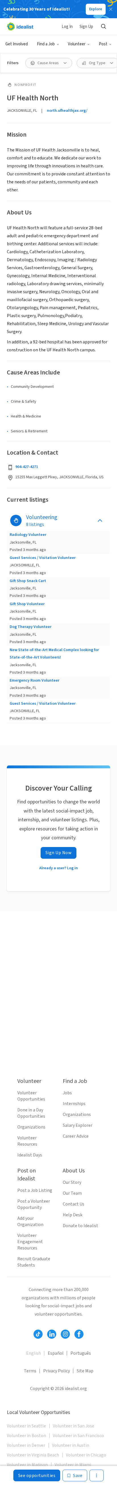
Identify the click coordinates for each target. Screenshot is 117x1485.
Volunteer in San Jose (73, 1426)
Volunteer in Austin (70, 1445)
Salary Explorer (77, 1125)
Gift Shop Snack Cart (28, 581)
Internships (74, 1104)
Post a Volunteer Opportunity (33, 1204)
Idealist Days (29, 1155)
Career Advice (76, 1136)
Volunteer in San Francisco (78, 1436)
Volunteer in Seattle (26, 1426)
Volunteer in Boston (26, 1436)
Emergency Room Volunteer (34, 680)
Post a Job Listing (34, 1190)
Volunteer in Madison (27, 1465)
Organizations (31, 1127)
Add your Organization (30, 1221)
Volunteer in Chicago (86, 1455)
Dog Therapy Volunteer (30, 627)
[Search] (103, 26)
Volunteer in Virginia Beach (33, 1455)
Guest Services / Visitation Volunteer (43, 558)
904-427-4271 (26, 467)
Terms (30, 1371)
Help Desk (72, 1215)
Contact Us (73, 1204)
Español (56, 1353)
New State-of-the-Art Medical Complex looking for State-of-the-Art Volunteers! (54, 653)
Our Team (72, 1193)
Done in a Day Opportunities (31, 1113)
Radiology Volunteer (28, 535)
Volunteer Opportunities (31, 1096)
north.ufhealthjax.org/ (67, 111)
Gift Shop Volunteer (27, 604)
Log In (67, 27)
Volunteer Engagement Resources (30, 1241)
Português (80, 1353)
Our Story (72, 1182)
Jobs (67, 1093)
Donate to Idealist (80, 1226)
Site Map (85, 1371)
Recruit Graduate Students (33, 1262)
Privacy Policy (56, 1371)
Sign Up (86, 27)
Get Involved (16, 44)
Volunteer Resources (27, 1141)
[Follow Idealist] (38, 1334)
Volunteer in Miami (73, 1465)
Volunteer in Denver (26, 1445)
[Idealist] (20, 27)
